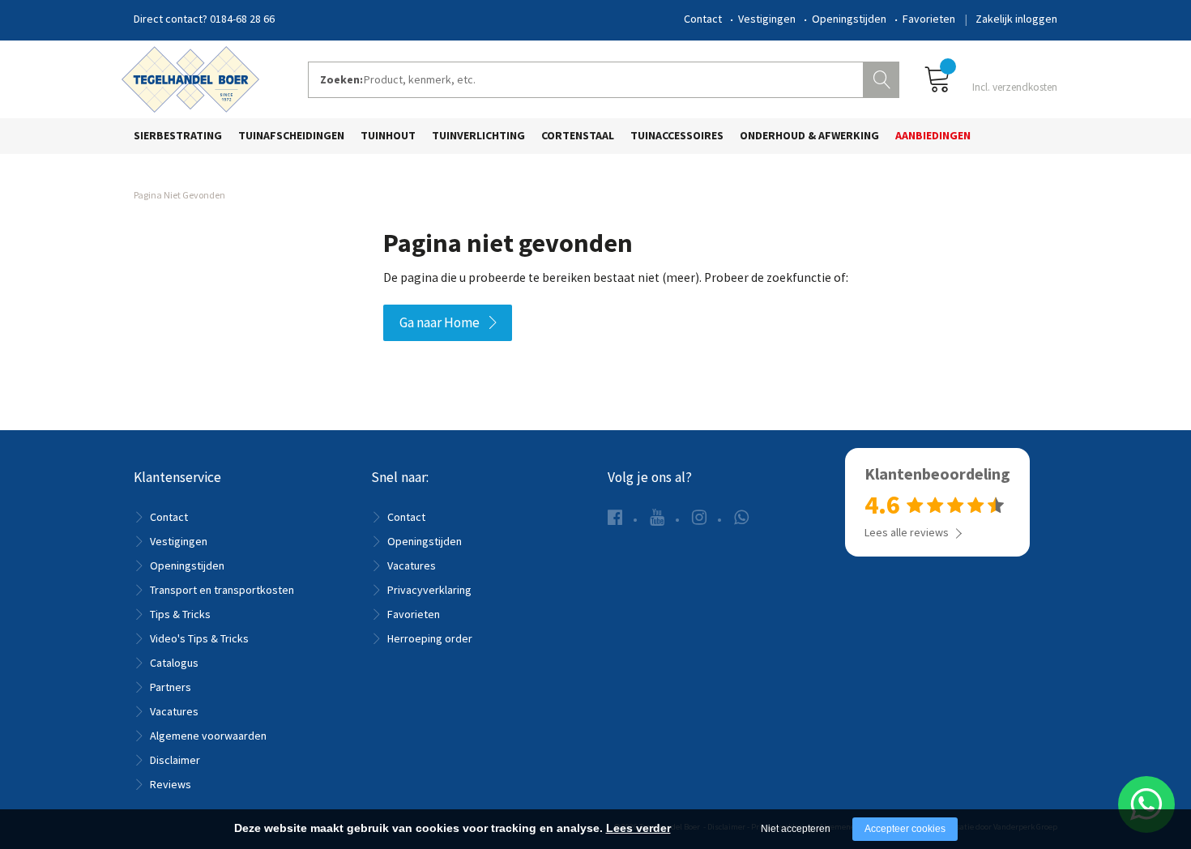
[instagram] (699, 517)
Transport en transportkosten (222, 589)
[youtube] (657, 517)
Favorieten (929, 18)
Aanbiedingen (933, 135)
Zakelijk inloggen (1016, 18)
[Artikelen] (990, 78)
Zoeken (883, 78)
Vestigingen (767, 18)
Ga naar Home (439, 322)
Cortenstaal (577, 135)
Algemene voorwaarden (208, 735)
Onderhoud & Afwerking (809, 135)
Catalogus (174, 662)
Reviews (170, 784)
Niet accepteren (795, 828)
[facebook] (615, 517)
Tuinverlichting (478, 135)
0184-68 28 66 (242, 18)
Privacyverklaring (429, 589)
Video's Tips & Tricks (199, 638)
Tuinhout (388, 135)
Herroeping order (429, 638)
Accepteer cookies (905, 828)
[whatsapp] (741, 517)
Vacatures (174, 711)
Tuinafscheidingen (291, 135)
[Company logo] (190, 77)
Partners (170, 687)
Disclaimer (175, 760)
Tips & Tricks (180, 614)
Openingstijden (849, 18)
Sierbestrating (178, 135)
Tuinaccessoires (677, 135)
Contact (703, 18)
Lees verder (638, 827)
